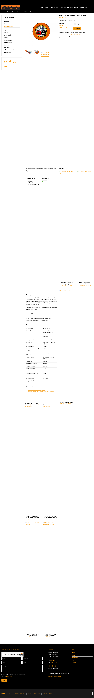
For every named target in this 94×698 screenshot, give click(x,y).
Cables (17, 11)
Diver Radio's (7, 47)
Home (41, 7)
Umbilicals (6, 37)
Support (61, 7)
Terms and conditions (47, 693)
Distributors (54, 7)
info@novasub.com (54, 662)
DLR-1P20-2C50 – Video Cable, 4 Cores (36, 390)
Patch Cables (6, 32)
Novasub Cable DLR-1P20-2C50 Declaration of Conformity (41, 391)
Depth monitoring (8, 42)
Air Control (6, 21)
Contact (66, 7)
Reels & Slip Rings (7, 34)
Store (73, 655)
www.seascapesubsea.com (54, 676)
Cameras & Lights (8, 40)
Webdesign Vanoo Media (20, 693)
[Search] (89, 7)
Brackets (6, 23)
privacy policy (9, 676)
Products (46, 7)
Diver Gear (6, 45)
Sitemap (29, 693)
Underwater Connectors (9, 50)
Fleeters (5, 30)
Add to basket (77, 28)
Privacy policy (37, 693)
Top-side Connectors (8, 35)
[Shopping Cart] (74, 7)
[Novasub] (10, 7)
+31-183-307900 (53, 660)
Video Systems (7, 52)
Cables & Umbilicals (10, 11)
